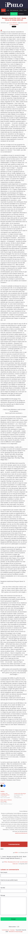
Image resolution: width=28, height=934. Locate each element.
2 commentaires (14, 24)
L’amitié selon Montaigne (20, 793)
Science (5, 13)
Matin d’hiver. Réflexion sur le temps (6, 800)
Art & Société (24, 23)
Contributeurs (21, 13)
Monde (25, 10)
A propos (12, 930)
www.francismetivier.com (21, 833)
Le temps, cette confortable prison (5, 794)
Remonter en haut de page (15, 931)
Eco (9, 13)
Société (7, 10)
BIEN (16, 852)
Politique (21, 10)
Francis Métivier (13, 23)
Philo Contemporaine (14, 10)
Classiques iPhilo (14, 13)
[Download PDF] (1, 30)
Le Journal (3, 10)
